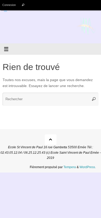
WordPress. (88, 167)
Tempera (69, 167)
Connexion (9, 4)
